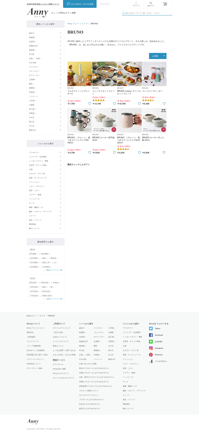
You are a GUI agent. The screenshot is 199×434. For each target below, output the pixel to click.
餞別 (30, 83)
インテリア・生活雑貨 (37, 156)
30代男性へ (45, 253)
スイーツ (32, 215)
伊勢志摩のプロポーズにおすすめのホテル (95, 386)
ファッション (34, 182)
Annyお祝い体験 (59, 369)
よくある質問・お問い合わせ (64, 350)
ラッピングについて (61, 341)
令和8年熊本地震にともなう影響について (43, 4)
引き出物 (32, 62)
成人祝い (32, 109)
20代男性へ (33, 253)
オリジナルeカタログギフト (64, 378)
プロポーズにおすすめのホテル (91, 399)
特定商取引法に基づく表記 (37, 354)
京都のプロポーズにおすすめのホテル (94, 372)
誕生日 (31, 33)
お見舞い (32, 79)
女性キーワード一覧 (54, 298)
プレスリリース (33, 341)
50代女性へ (34, 291)
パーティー (33, 96)
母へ (52, 287)
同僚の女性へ (47, 295)
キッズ (31, 203)
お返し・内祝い (35, 58)
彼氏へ (45, 258)
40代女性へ (34, 287)
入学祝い (32, 100)
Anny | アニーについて (35, 328)
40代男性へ (34, 258)
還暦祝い (32, 88)
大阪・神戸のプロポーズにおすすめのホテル (96, 377)
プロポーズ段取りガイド (88, 390)
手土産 (31, 54)
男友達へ (54, 258)
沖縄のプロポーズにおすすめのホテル (94, 381)
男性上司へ (46, 262)
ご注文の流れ (58, 332)
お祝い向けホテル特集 (88, 363)
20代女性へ (33, 282)
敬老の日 (32, 130)
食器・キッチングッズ (37, 177)
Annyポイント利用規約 (36, 350)
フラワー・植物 (35, 194)
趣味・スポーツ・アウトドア (40, 211)
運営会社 (30, 332)
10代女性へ (34, 295)
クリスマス (33, 66)
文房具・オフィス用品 (37, 165)
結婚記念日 (33, 45)
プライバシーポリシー (35, 359)
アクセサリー (34, 152)
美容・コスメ (34, 190)
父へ (56, 262)
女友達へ (56, 282)
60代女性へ (46, 291)
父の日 (31, 125)
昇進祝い (32, 92)
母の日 (31, 121)
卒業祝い (32, 113)
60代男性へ (34, 266)
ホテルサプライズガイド (88, 395)
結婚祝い (32, 37)
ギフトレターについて (61, 328)
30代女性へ (45, 282)
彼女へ (45, 287)
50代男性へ (34, 262)
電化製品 (32, 224)
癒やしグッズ (34, 228)
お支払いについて (60, 336)
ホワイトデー (34, 75)
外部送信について (34, 363)
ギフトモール (58, 364)
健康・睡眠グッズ (36, 207)
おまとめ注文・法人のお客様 (82, 4)
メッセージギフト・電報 (38, 160)
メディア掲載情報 (34, 345)
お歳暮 (31, 104)
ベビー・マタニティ (37, 186)
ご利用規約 (31, 336)
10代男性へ (46, 266)
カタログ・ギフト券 (37, 173)
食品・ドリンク (35, 220)
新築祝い (32, 50)
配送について (58, 345)
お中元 (31, 117)
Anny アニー (73, 23)
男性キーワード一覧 (54, 270)
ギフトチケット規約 (34, 368)
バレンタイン (34, 71)
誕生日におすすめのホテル (89, 408)
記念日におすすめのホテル (89, 404)
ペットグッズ (34, 198)
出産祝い (32, 41)
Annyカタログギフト (61, 373)
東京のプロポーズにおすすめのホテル (94, 368)
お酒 (30, 169)
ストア (85, 23)
